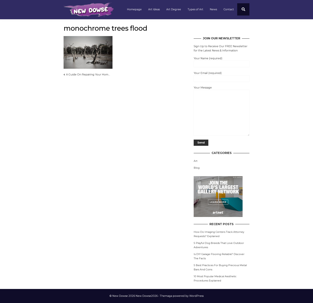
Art (195, 160)
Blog (197, 167)
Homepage (134, 9)
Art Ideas (154, 9)
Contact (229, 9)
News (213, 9)
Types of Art (195, 9)
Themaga (166, 295)
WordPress (196, 295)
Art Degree (173, 9)
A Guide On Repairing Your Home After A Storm (88, 74)
